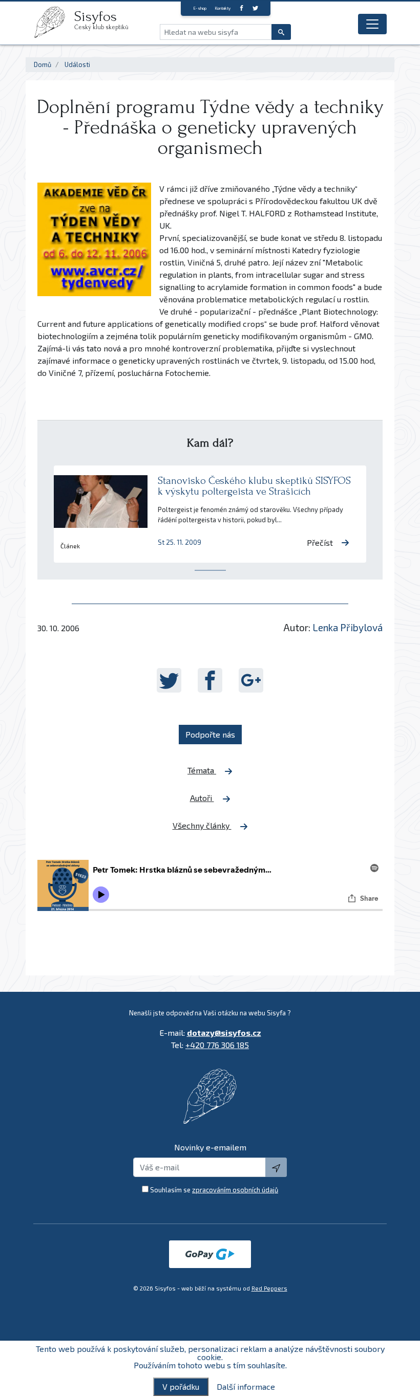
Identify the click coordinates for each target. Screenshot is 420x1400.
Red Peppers (269, 1288)
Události (77, 64)
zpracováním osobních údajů (235, 1190)
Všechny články (202, 825)
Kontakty (222, 8)
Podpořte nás (210, 734)
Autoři (202, 798)
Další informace (246, 1387)
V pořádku (180, 1386)
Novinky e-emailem (210, 1147)
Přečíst (320, 542)
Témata (201, 770)
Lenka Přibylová (347, 627)
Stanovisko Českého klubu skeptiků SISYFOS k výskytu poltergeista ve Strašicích (254, 486)
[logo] (53, 22)
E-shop (199, 8)
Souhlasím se (214, 1190)
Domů (42, 64)
